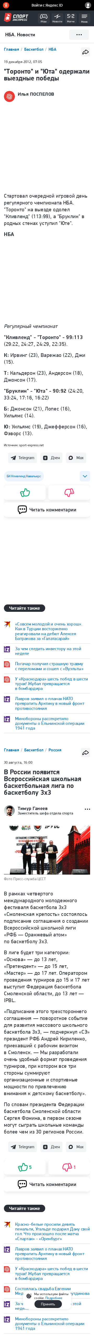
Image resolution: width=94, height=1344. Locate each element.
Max (80, 457)
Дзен (55, 457)
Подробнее (53, 1298)
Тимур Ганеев (33, 808)
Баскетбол (34, 49)
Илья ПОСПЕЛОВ (36, 94)
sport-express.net (31, 445)
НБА (52, 49)
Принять (48, 1304)
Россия (55, 749)
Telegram (26, 457)
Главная (12, 49)
